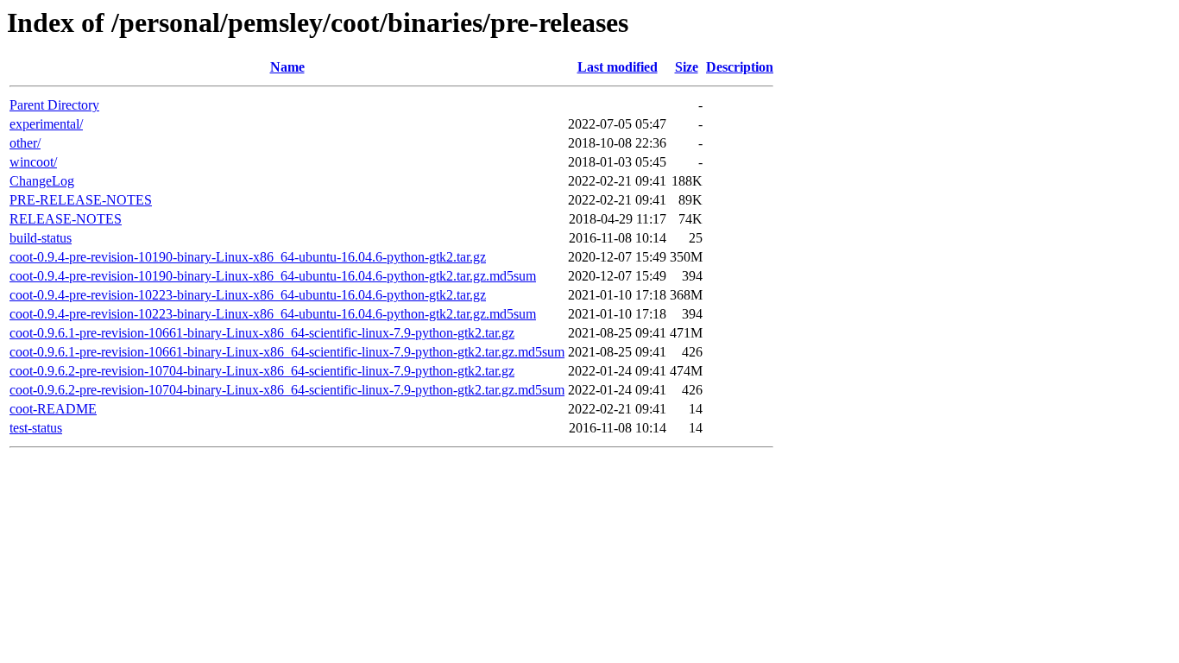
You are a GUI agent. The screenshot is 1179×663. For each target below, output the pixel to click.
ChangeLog (41, 181)
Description (739, 67)
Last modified (617, 67)
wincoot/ (33, 162)
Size (686, 67)
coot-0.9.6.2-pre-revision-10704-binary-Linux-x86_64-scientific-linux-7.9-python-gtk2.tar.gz (261, 370)
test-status (35, 427)
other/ (25, 143)
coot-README (53, 408)
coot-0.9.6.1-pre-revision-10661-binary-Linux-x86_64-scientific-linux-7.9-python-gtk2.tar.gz (261, 332)
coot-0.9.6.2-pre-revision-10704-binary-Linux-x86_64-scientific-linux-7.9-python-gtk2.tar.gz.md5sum (286, 389)
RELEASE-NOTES (65, 219)
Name (287, 67)
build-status (40, 237)
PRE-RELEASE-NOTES (80, 200)
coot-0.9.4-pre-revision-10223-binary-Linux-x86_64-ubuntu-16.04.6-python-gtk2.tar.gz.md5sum (272, 313)
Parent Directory (54, 105)
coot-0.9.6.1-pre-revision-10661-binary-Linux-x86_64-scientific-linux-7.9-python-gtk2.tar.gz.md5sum (286, 351)
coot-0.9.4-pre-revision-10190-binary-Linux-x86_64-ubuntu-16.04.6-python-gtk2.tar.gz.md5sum (272, 275)
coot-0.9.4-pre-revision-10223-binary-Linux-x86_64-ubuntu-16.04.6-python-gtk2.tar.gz (247, 294)
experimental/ (46, 124)
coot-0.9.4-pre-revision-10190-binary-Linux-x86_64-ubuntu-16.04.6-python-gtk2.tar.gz (247, 256)
